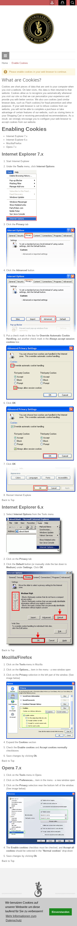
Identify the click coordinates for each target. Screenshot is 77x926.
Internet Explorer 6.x (16, 139)
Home (5, 63)
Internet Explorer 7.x (16, 136)
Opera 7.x (11, 147)
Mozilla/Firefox (13, 143)
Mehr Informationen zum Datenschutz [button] (21, 918)
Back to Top (8, 500)
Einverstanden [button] (60, 911)
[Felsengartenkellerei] (38, 29)
